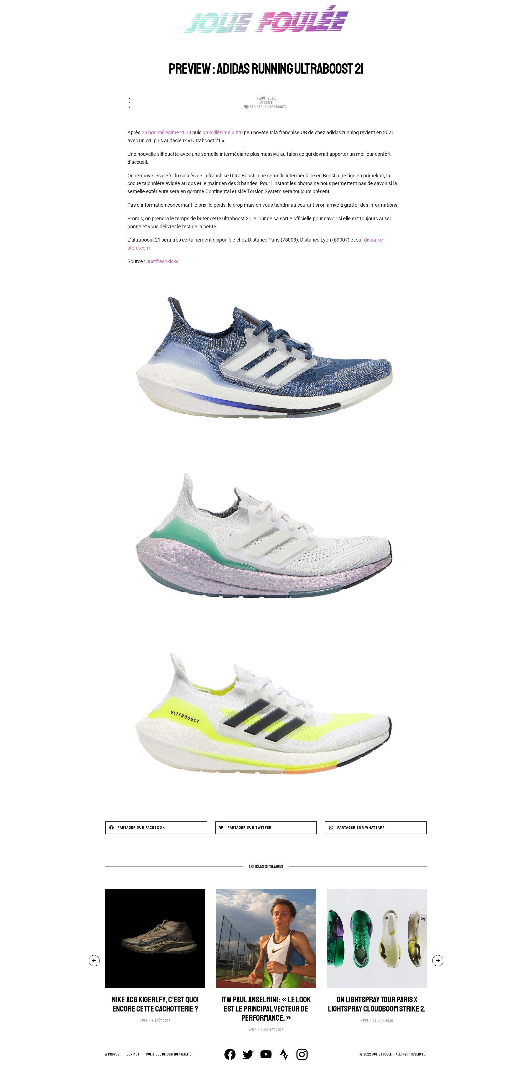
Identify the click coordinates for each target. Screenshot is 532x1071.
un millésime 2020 (223, 132)
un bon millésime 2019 (166, 132)
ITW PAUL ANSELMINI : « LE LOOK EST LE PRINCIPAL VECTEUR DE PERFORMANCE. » (266, 1009)
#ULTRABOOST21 (276, 107)
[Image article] (155, 938)
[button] (156, 827)
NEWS (144, 1021)
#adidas (256, 107)
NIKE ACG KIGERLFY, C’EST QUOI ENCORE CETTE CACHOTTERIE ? (155, 1004)
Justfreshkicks (162, 261)
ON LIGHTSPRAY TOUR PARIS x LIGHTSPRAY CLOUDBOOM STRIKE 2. (377, 1004)
